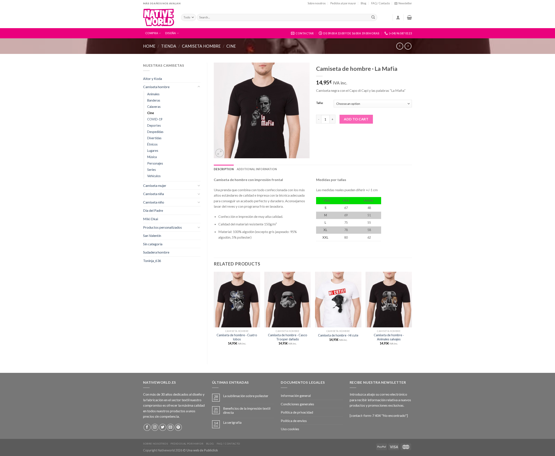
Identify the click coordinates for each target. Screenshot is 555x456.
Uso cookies (290, 429)
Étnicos (152, 144)
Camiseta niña (153, 194)
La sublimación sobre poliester (245, 396)
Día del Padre (153, 210)
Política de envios (294, 421)
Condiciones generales (297, 404)
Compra (151, 33)
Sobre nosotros (317, 3)
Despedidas (155, 132)
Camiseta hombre (201, 46)
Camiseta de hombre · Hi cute (338, 335)
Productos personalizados (162, 227)
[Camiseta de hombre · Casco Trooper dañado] (287, 299)
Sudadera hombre (156, 252)
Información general (296, 395)
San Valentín (152, 235)
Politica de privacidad (297, 412)
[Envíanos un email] (170, 427)
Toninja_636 (152, 261)
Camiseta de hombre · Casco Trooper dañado (287, 337)
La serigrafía (232, 422)
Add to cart (356, 119)
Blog (363, 3)
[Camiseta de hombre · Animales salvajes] (389, 299)
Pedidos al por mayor (343, 3)
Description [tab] (224, 169)
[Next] (411, 314)
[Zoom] (219, 153)
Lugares (152, 150)
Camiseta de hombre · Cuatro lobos (237, 337)
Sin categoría (152, 244)
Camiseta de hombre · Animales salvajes (389, 337)
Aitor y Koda (152, 78)
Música (152, 157)
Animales (153, 94)
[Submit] (373, 17)
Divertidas (154, 138)
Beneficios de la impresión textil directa (246, 410)
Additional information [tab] (257, 169)
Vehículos (154, 176)
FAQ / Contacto (380, 3)
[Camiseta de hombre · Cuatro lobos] (237, 299)
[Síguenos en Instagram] (154, 427)
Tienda (168, 46)
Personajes (155, 163)
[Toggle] (199, 86)
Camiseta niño (153, 202)
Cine (231, 46)
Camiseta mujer (154, 185)
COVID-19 (154, 119)
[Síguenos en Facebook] (147, 427)
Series (151, 169)
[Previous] (214, 314)
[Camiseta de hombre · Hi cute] (338, 299)
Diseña (170, 33)
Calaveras (154, 106)
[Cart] (409, 17)
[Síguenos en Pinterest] (178, 427)
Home (149, 46)
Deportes (154, 125)
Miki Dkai (150, 219)
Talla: (319, 103)
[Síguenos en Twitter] (162, 427)
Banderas (153, 100)
